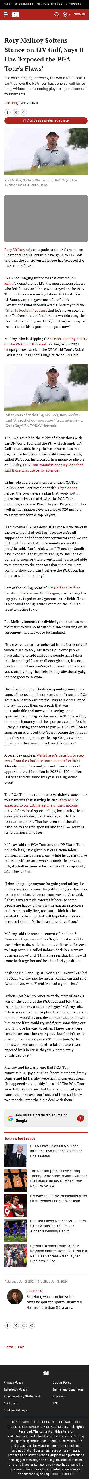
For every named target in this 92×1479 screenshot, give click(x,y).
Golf (21, 1347)
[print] (32, 1325)
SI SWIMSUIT (24, 4)
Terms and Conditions (68, 1389)
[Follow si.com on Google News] (80, 1118)
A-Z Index (10, 1403)
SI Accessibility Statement (22, 1396)
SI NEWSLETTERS (49, 4)
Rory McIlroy (14, 249)
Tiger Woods (67, 487)
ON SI (7, 4)
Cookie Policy (62, 1382)
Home (8, 1347)
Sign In (79, 14)
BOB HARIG (34, 1291)
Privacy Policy (13, 1382)
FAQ (55, 1403)
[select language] (67, 14)
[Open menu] (6, 14)
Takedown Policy (15, 1389)
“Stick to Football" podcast (25, 310)
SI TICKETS (74, 4)
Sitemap (59, 1396)
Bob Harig (11, 103)
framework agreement (23, 939)
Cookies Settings (15, 1410)
